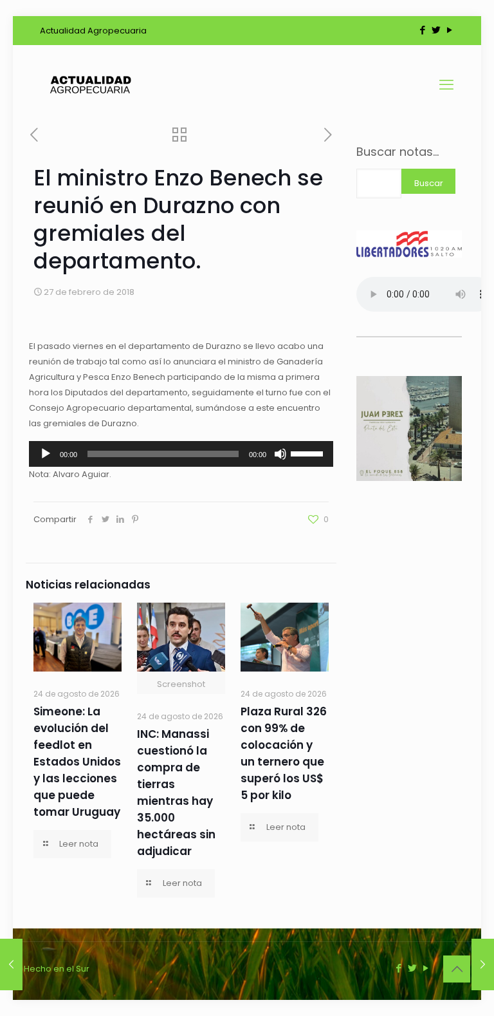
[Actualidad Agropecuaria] (90, 85)
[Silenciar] (280, 453)
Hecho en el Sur (56, 969)
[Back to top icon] (456, 969)
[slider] (309, 452)
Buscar (428, 183)
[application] (181, 454)
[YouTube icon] (449, 30)
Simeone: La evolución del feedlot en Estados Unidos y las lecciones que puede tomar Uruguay (77, 762)
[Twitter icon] (436, 30)
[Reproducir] (45, 453)
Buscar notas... (397, 152)
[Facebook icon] (422, 30)
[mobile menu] (446, 85)
